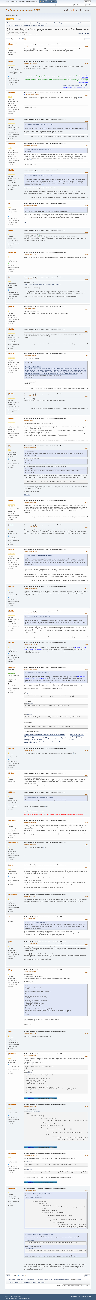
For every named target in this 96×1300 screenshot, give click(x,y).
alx (10, 942)
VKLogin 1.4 (27, 222)
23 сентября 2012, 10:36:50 (30, 172)
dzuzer (11, 525)
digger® (79, 23)
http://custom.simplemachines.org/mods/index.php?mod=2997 (42, 284)
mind (11, 230)
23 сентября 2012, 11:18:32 (30, 205)
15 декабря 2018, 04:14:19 (30, 1155)
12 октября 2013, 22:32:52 (30, 644)
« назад (80, 33)
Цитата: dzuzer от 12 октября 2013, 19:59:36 (39, 555)
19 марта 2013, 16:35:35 (30, 355)
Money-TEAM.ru (28, 811)
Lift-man (12, 1054)
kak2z (11, 119)
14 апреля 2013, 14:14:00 (30, 502)
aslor (11, 865)
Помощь (73, 1296)
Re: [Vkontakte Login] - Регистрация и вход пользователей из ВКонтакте (45, 865)
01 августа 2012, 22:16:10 (30, 46)
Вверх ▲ (89, 1296)
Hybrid (11, 773)
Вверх (8, 1275)
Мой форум (85, 84)
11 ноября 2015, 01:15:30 (30, 1033)
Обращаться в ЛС (83, 82)
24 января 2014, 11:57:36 (30, 844)
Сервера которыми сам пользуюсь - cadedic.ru (75, 87)
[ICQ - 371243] (8, 263)
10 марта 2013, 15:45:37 (30, 308)
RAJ (10, 970)
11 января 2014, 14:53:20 (30, 775)
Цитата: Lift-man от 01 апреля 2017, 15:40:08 (39, 1194)
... (21, 39)
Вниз (8, 39)
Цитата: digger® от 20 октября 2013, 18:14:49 (40, 797)
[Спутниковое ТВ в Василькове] (8, 535)
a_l (10, 203)
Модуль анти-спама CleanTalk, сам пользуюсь (75, 85)
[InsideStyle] (8, 76)
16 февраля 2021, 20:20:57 (30, 1190)
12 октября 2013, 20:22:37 (30, 588)
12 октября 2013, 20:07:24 (30, 551)
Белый (11, 307)
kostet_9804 (13, 44)
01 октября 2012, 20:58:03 (30, 232)
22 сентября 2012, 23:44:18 (32, 94)
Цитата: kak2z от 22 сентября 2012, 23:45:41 (39, 149)
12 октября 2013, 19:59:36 (30, 526)
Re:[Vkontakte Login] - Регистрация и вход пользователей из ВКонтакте (45, 44)
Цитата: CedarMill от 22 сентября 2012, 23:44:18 (40, 124)
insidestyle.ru (84, 77)
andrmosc (13, 1188)
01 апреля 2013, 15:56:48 (30, 447)
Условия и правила (81, 1296)
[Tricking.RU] (8, 216)
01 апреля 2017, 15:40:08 (30, 1106)
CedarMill (12, 93)
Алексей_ (12, 252)
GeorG (11, 61)
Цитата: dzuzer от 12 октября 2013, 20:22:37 (39, 616)
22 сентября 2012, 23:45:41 (30, 121)
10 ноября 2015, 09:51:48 (30, 971)
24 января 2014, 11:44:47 (30, 822)
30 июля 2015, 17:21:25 (29, 896)
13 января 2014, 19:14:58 (30, 794)
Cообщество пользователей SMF (23, 10)
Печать (87, 39)
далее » (86, 33)
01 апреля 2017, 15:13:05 (30, 1055)
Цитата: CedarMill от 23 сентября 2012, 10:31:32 (40, 175)
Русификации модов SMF (77, 734)
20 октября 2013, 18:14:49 (30, 669)
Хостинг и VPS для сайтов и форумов (77, 738)
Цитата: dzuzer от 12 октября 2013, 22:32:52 (39, 673)
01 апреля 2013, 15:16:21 (30, 420)
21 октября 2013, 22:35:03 (30, 750)
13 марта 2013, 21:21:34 (30, 331)
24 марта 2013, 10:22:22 (30, 396)
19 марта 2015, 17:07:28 (30, 867)
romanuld (13, 894)
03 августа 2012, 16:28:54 (30, 63)
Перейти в (59, 1285)
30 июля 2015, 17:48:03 (29, 918)
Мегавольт (13, 820)
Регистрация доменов (76, 736)
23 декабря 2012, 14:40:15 (30, 279)
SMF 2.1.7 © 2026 (9, 1296)
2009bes (12, 792)
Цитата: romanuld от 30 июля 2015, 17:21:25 (39, 922)
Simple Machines (17, 1296)
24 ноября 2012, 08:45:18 (30, 254)
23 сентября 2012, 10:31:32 (30, 145)
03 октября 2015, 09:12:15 (30, 943)
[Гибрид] (8, 876)
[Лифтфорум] (8, 1064)
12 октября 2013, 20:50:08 (30, 613)
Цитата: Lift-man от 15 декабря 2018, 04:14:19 (40, 1235)
